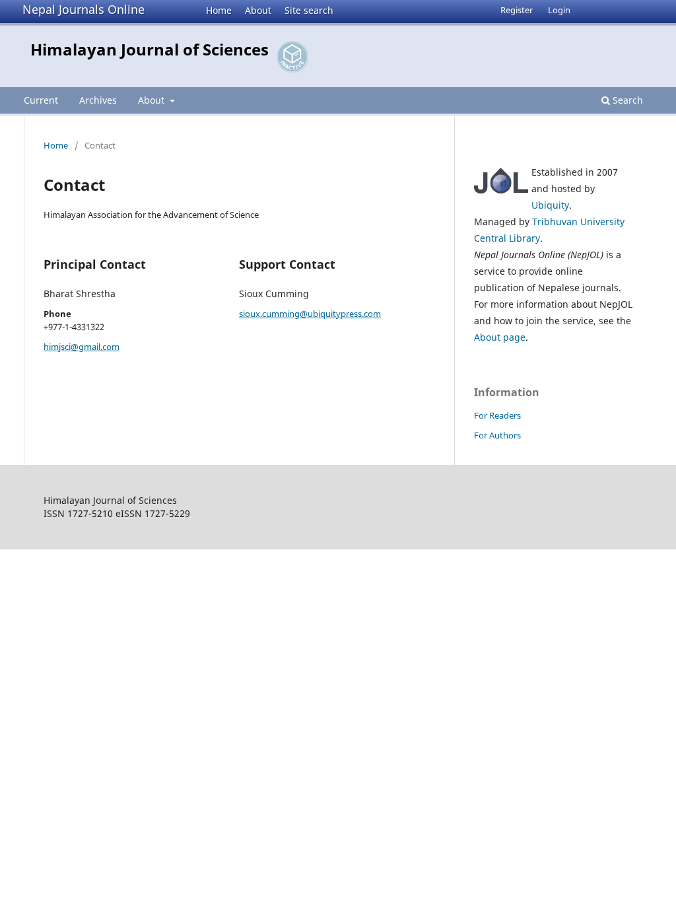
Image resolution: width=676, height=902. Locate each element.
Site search (309, 10)
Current (41, 100)
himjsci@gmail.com (81, 347)
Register (516, 10)
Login (559, 10)
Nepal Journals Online (83, 9)
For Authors (497, 435)
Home (219, 10)
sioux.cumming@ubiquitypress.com (310, 314)
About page (499, 337)
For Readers (497, 415)
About (258, 10)
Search (626, 100)
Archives (98, 100)
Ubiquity (550, 205)
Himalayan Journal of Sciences (149, 49)
